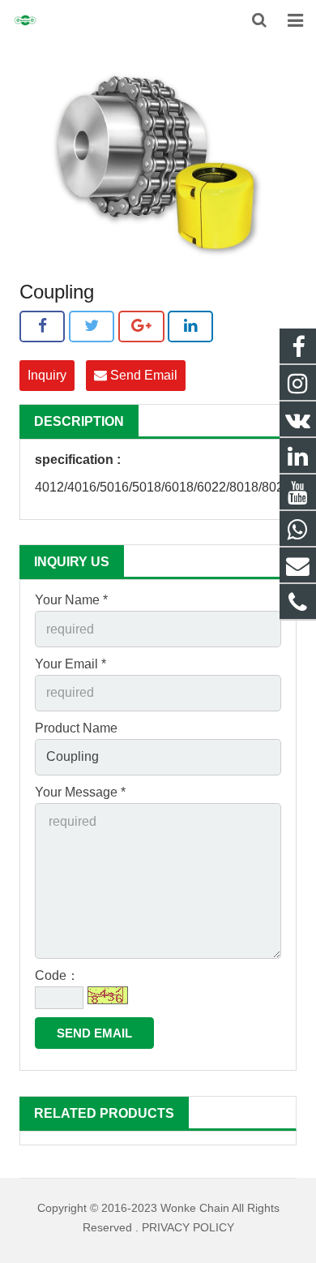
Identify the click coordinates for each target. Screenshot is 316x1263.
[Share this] (42, 326)
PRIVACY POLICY (188, 1227)
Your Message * (80, 792)
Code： (57, 975)
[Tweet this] (91, 326)
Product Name (76, 728)
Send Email (142, 375)
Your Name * (71, 600)
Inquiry (47, 375)
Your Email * (70, 664)
